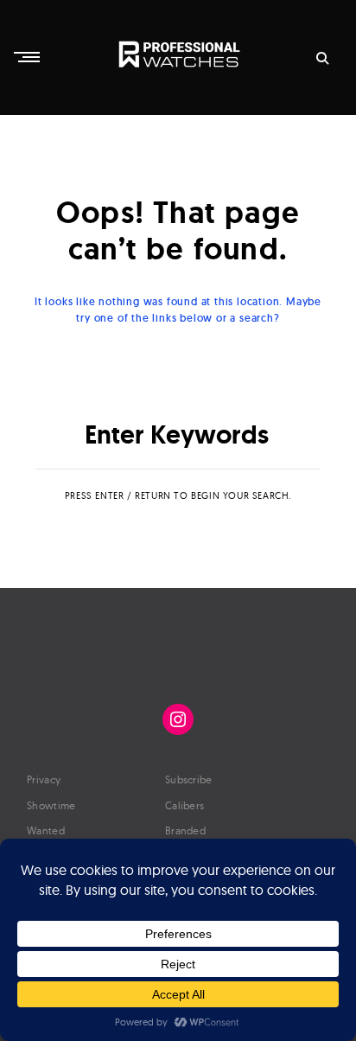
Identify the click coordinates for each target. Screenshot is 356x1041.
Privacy (43, 779)
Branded (185, 830)
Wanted (46, 830)
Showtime (51, 805)
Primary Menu (28, 57)
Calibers (184, 805)
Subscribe (189, 779)
